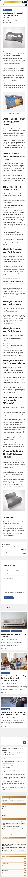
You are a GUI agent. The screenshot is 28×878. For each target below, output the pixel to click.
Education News (5, 870)
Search (4, 739)
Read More (3, 648)
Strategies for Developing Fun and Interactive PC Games (15, 552)
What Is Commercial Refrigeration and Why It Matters (11, 839)
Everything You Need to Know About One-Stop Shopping (12, 821)
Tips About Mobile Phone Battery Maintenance (13, 547)
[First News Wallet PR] (2, 2)
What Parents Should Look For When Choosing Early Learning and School (13, 824)
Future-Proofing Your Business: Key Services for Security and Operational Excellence (13, 678)
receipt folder (17, 461)
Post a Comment (8, 22)
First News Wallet (8, 2)
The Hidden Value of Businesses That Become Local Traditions (12, 831)
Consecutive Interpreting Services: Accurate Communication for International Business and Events (13, 783)
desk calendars (10, 85)
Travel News (4, 872)
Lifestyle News (4, 861)
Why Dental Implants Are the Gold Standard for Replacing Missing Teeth (13, 829)
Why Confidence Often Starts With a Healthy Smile (13, 774)
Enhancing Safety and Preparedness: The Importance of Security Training (14, 714)
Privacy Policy (4, 810)
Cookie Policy (4, 815)
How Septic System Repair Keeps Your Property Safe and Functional (13, 850)
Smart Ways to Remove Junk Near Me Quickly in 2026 (11, 842)
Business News (7, 9)
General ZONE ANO (16, 631)
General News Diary (5, 868)
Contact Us (4, 808)
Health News (4, 865)
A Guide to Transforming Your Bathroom (9, 852)
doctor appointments (14, 424)
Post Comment (8, 597)
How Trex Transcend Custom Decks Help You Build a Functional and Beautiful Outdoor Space (14, 845)
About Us (4, 806)
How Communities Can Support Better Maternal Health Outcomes (13, 834)
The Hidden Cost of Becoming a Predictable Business (11, 826)
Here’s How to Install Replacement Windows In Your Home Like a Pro (13, 848)
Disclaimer (4, 813)
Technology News (5, 863)
